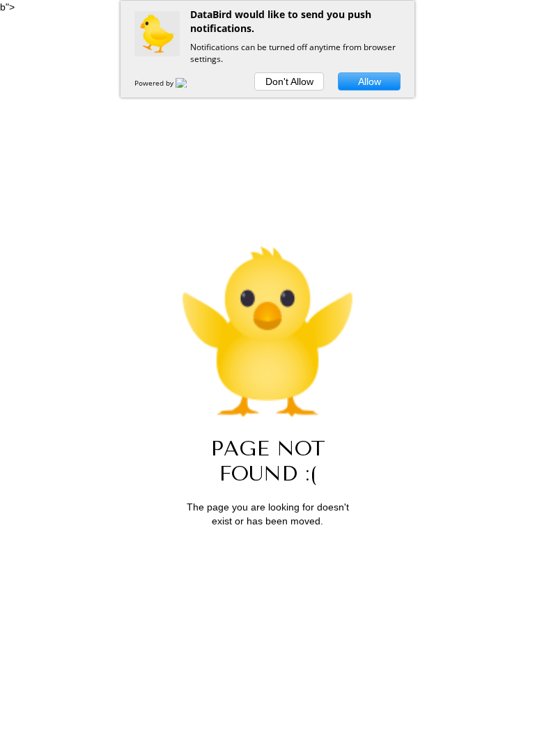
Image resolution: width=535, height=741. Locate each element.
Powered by (155, 83)
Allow (369, 81)
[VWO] (189, 83)
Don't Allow (289, 81)
